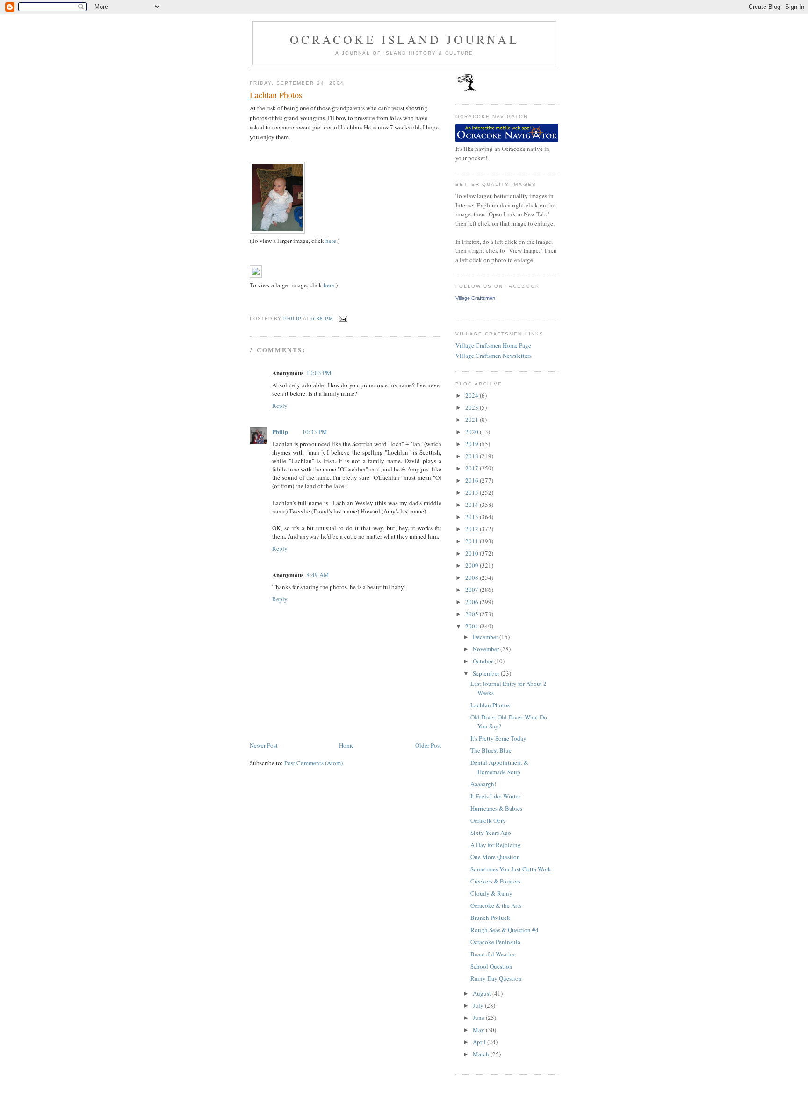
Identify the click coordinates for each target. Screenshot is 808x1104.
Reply (280, 405)
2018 (472, 456)
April (480, 1042)
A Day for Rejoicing (495, 844)
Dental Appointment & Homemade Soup (499, 767)
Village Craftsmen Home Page (493, 345)
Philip (280, 431)
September (487, 673)
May (479, 1030)
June (479, 1017)
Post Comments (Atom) (313, 763)
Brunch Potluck (490, 917)
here (330, 240)
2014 (472, 504)
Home (346, 745)
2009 (472, 565)
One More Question (495, 857)
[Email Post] (343, 318)
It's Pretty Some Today (498, 738)
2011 (472, 541)
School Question (491, 966)
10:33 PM (314, 431)
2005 (472, 614)
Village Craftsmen (475, 298)
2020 (472, 431)
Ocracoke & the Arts (495, 905)
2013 (472, 517)
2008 (472, 577)
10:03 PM (319, 373)
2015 (472, 492)
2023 (472, 407)
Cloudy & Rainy (491, 893)
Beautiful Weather (493, 954)
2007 (472, 589)
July (479, 1005)
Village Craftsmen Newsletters (493, 355)
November (486, 649)
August (482, 993)
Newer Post (264, 745)
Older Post (428, 745)
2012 (472, 529)
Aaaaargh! (483, 784)
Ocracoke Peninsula (495, 942)
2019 (472, 444)
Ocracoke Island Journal (404, 39)
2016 (472, 480)
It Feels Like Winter (495, 796)
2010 (472, 553)
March (482, 1054)
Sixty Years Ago (490, 832)
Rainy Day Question (496, 978)
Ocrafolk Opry (488, 820)
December (486, 637)
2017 (472, 468)
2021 (472, 419)
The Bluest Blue (491, 750)
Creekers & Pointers (495, 881)
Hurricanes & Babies (496, 808)
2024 (472, 395)
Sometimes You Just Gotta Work (510, 869)
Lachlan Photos (490, 705)
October (483, 661)
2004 (472, 626)
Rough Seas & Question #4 (504, 930)
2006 (472, 602)
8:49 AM (317, 574)
